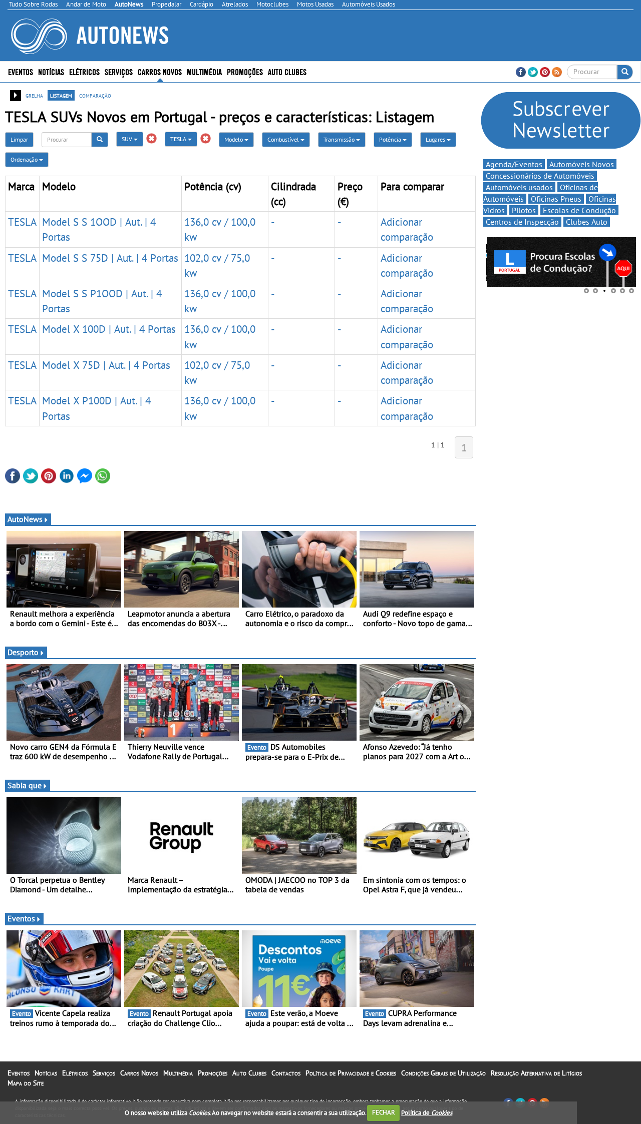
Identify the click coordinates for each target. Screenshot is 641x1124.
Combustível (283, 139)
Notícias (46, 1072)
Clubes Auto (586, 222)
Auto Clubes (249, 1072)
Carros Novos (160, 71)
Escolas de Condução (579, 210)
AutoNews (25, 519)
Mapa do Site (26, 1082)
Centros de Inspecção (522, 222)
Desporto (23, 652)
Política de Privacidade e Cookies (350, 1072)
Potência (391, 139)
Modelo (234, 139)
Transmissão (340, 139)
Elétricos (75, 1072)
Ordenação (25, 159)
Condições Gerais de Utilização (443, 1072)
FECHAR (383, 1112)
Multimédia (204, 71)
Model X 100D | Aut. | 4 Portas (109, 329)
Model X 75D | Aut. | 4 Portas (106, 365)
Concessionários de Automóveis (540, 176)
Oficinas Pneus (556, 199)
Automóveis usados (519, 187)
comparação (95, 95)
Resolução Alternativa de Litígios (536, 1072)
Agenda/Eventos (514, 164)
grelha (34, 95)
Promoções (245, 71)
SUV (128, 139)
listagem (61, 95)
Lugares (436, 139)
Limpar (19, 139)
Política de (426, 1112)
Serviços (104, 1072)
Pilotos (524, 210)
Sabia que (25, 785)
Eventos (20, 71)
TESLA (179, 139)
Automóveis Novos (581, 164)
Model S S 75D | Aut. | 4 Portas (110, 258)
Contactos (285, 1072)
